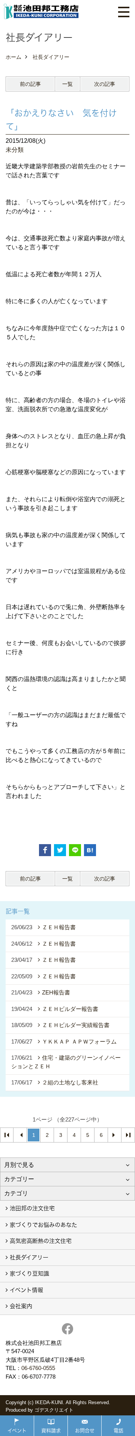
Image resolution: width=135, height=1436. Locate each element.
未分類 (15, 150)
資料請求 (51, 1430)
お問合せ (84, 1430)
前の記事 (30, 84)
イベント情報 (26, 1290)
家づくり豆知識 (29, 1273)
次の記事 (104, 84)
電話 (118, 1430)
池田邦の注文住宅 (32, 1208)
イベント (17, 1430)
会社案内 (21, 1306)
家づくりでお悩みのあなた (43, 1224)
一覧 (67, 84)
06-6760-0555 (38, 1368)
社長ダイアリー (29, 1257)
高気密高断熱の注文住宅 (41, 1240)
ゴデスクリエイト (54, 1410)
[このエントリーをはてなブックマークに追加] (90, 850)
